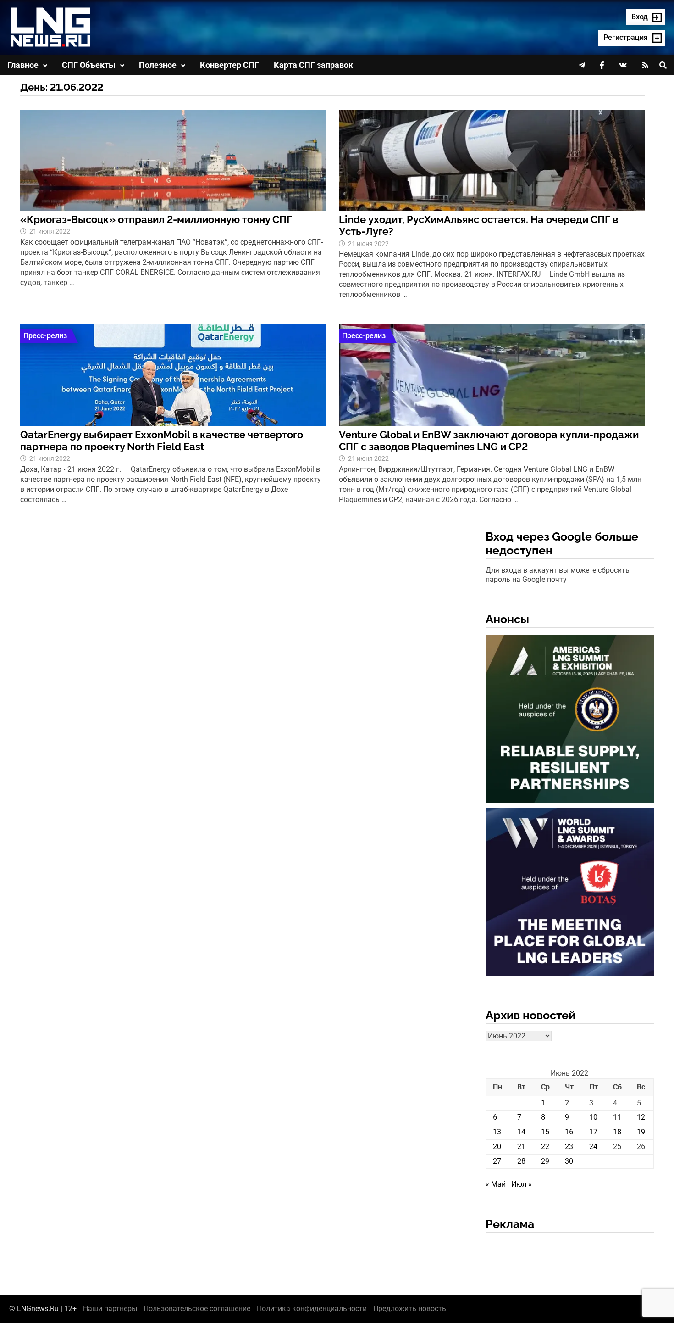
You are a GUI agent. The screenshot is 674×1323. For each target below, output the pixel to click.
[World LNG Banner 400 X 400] (570, 893)
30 (569, 1161)
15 (545, 1132)
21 (521, 1146)
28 (521, 1161)
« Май (496, 1184)
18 (617, 1132)
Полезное (158, 65)
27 (497, 1161)
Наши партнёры (110, 1308)
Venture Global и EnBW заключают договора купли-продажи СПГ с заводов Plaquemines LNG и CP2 (489, 440)
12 (641, 1117)
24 (593, 1146)
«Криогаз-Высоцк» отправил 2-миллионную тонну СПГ (156, 219)
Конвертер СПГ (229, 65)
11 (617, 1117)
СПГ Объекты (89, 65)
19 (641, 1132)
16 (569, 1132)
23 (569, 1146)
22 (545, 1146)
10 (593, 1117)
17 (593, 1132)
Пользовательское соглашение (197, 1308)
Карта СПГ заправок (313, 65)
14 (521, 1132)
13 (497, 1132)
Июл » (521, 1184)
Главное (23, 65)
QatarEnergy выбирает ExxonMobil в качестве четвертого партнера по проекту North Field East (161, 440)
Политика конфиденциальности (312, 1308)
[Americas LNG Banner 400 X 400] (570, 720)
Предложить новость (409, 1308)
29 (545, 1161)
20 (497, 1146)
